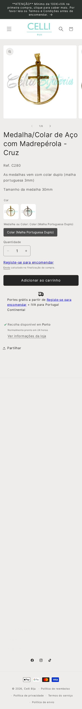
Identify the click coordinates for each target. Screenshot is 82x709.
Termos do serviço (60, 695)
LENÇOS (14, 578)
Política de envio (43, 702)
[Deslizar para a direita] (50, 126)
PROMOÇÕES (19, 617)
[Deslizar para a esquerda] (32, 126)
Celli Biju (30, 688)
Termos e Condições (24, 460)
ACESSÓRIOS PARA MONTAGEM (34, 597)
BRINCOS (15, 548)
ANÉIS (13, 538)
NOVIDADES (17, 528)
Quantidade (12, 242)
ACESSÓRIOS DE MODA (27, 588)
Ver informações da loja (27, 336)
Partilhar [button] (14, 348)
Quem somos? (19, 412)
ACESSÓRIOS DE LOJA (26, 607)
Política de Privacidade (26, 480)
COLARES (15, 558)
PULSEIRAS (17, 568)
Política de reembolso (55, 688)
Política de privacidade (29, 695)
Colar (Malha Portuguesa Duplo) (30, 231)
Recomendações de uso (27, 470)
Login (12, 639)
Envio (6, 267)
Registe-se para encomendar (28, 262)
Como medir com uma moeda (31, 500)
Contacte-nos (19, 422)
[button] (9, 29)
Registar (15, 648)
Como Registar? (21, 450)
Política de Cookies (23, 490)
